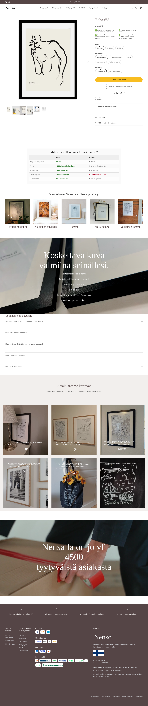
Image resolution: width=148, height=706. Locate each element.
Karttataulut (44, 8)
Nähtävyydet (70, 8)
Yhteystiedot (139, 2)
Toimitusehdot (24, 635)
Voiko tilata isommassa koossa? (16, 333)
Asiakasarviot (130, 2)
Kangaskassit (93, 8)
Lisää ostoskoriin (119, 80)
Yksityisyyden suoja (127, 696)
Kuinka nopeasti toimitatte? (15, 355)
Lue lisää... (99, 100)
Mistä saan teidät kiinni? (14, 367)
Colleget (105, 8)
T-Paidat (82, 8)
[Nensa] (10, 8)
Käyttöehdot (23, 641)
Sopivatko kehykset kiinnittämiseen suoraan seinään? (24, 321)
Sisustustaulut (57, 8)
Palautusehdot (24, 638)
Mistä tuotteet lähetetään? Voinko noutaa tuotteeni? (24, 344)
